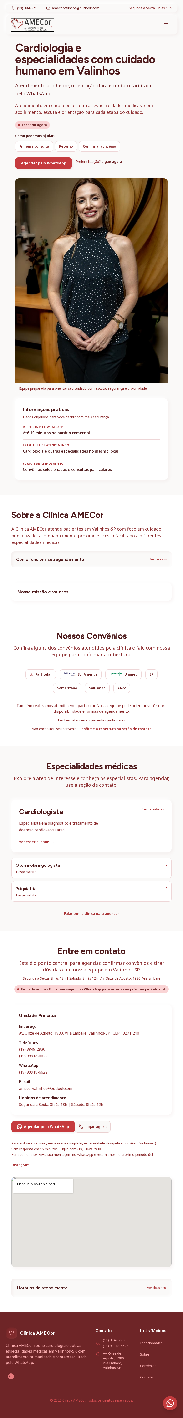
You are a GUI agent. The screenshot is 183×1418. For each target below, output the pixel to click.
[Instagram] (11, 1376)
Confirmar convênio (99, 146)
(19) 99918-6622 (33, 1056)
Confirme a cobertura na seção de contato (115, 728)
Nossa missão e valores (42, 592)
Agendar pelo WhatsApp (43, 163)
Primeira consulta (34, 146)
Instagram (20, 1165)
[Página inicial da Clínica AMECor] (32, 25)
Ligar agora (96, 1126)
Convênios (148, 1365)
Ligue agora (112, 161)
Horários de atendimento (91, 1287)
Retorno (66, 146)
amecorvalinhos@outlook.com (45, 1088)
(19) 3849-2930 (32, 1049)
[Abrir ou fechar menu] (166, 25)
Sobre (144, 1354)
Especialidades (151, 1343)
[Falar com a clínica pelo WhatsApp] (170, 1403)
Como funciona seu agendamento (91, 559)
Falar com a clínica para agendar (91, 913)
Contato (146, 1377)
